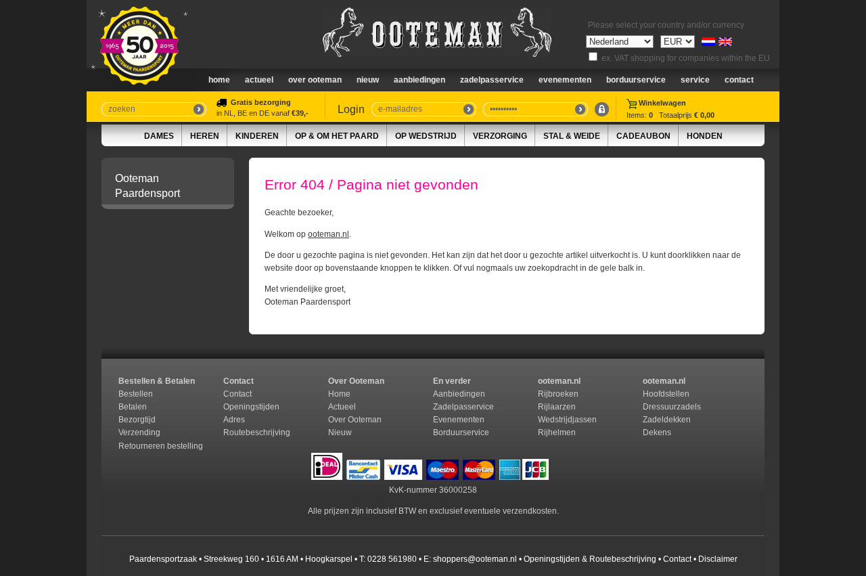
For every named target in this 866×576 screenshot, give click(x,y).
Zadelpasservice (492, 80)
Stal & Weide (571, 136)
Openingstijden (251, 407)
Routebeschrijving (256, 432)
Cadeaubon (643, 136)
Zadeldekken (668, 419)
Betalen (132, 407)
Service (695, 80)
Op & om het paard (337, 136)
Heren (204, 136)
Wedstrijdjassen (567, 419)
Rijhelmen (557, 432)
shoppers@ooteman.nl (475, 559)
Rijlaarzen (557, 407)
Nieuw (340, 432)
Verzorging (500, 136)
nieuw (368, 80)
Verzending (139, 432)
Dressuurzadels (672, 407)
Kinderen (257, 136)
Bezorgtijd (137, 419)
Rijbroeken (558, 394)
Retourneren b (145, 446)
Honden (705, 136)
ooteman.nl (328, 234)
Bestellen (135, 394)
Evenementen (565, 80)
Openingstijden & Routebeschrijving (590, 559)
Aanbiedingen (419, 80)
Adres (234, 419)
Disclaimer (717, 559)
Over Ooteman (315, 80)
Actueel (259, 80)
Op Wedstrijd (426, 136)
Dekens (658, 432)
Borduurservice (636, 80)
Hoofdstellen (666, 394)
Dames (159, 136)
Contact (739, 80)
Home (219, 80)
